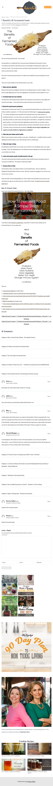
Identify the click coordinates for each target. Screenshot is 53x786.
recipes (38, 171)
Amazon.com (18, 24)
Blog (7, 17)
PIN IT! (26, 230)
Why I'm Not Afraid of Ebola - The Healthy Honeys (21, 337)
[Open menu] (3, 7)
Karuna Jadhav (11, 501)
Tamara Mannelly (7, 27)
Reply (49, 381)
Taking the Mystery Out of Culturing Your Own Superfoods (19, 293)
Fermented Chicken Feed (36, 755)
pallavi (8, 396)
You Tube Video (28, 191)
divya (8, 381)
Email (21, 562)
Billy (7, 410)
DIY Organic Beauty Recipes (11, 771)
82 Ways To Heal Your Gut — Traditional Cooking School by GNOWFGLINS (28, 364)
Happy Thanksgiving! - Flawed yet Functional (19, 493)
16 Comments (15, 27)
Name (4, 562)
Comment (5, 535)
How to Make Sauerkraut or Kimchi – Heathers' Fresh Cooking (24, 484)
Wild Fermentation (8, 301)
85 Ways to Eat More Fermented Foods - (18, 346)
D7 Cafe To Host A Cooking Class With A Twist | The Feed (23, 454)
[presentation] (14, 749)
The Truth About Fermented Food (16, 355)
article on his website (44, 112)
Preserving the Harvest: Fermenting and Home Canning (22, 374)
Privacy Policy (31, 781)
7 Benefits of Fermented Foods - (16, 475)
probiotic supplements (17, 222)
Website (39, 562)
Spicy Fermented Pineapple (11, 755)
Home (3, 17)
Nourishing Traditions (9, 291)
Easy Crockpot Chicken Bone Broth (37, 772)
